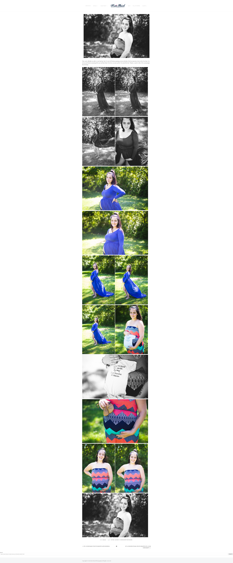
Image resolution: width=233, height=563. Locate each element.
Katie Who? (88, 5)
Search (1, 552)
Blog (129, 5)
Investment (103, 5)
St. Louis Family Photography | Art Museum (97, 546)
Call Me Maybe (136, 5)
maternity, (117, 539)
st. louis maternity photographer (126, 539)
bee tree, (113, 539)
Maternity (104, 539)
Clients (144, 5)
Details (95, 5)
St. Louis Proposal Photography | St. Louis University (138, 547)
